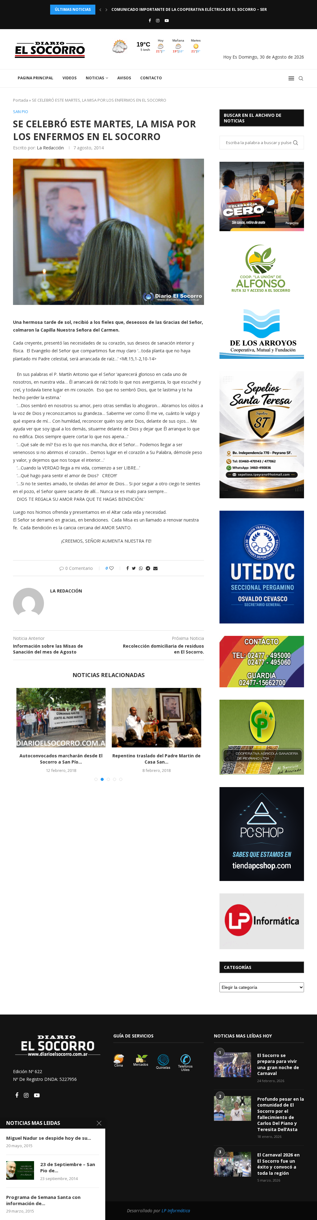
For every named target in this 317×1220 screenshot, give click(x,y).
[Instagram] (157, 20)
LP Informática (176, 1210)
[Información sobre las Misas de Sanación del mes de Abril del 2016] (180, 717)
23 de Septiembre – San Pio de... (67, 1167)
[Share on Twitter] (134, 568)
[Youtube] (167, 20)
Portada (20, 100)
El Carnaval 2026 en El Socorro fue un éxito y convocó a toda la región (278, 1164)
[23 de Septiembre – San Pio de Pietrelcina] (20, 1170)
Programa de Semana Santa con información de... (43, 1200)
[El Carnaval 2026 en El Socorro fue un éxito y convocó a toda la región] (232, 1164)
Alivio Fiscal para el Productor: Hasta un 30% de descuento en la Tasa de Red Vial (198, 9)
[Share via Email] (155, 568)
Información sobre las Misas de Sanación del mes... (180, 759)
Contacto (151, 78)
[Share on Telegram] (148, 568)
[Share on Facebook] (127, 568)
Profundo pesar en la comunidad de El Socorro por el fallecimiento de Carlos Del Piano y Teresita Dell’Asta (280, 1114)
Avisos (124, 78)
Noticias (95, 78)
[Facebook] (150, 20)
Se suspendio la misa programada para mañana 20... (85, 694)
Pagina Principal (35, 78)
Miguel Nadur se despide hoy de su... (48, 1138)
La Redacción (50, 148)
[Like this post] (115, 568)
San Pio (20, 111)
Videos (69, 78)
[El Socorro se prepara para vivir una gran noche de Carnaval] (232, 1064)
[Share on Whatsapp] (141, 568)
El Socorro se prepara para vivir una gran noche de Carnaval (278, 1064)
